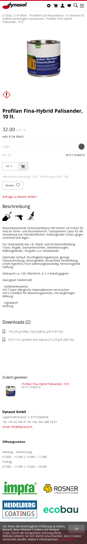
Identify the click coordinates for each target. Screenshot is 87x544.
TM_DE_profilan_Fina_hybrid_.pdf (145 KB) (35, 331)
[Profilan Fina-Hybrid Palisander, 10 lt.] (10, 390)
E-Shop (7, 15)
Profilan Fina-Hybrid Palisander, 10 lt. (46, 384)
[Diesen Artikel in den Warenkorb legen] (23, 166)
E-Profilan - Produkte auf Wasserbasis (39, 15)
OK (76, 529)
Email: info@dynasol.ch (17, 427)
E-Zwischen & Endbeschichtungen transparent (43, 17)
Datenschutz (67, 539)
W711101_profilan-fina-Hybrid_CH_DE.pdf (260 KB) (41, 340)
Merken (10, 185)
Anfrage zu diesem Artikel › (19, 197)
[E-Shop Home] (14, 5)
